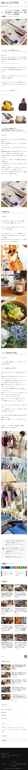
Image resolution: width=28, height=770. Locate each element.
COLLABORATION (7, 709)
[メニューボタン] (26, 2)
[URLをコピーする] (25, 567)
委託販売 (24, 729)
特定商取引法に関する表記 (20, 764)
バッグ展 (3, 729)
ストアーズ (21, 727)
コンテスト (15, 727)
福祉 (13, 563)
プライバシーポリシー (10, 764)
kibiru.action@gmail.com (13, 755)
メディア (9, 563)
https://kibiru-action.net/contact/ (16, 544)
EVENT (4, 712)
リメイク (12, 729)
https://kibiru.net (5, 95)
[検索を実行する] (25, 656)
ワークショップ (18, 729)
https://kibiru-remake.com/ (14, 553)
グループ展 (10, 727)
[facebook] (13, 761)
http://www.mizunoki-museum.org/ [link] (10, 63)
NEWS (4, 16)
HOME (3, 764)
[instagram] (14, 761)
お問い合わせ (14, 765)
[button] (3, 567)
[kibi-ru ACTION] (10, 2)
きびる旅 (5, 718)
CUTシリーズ (4, 727)
